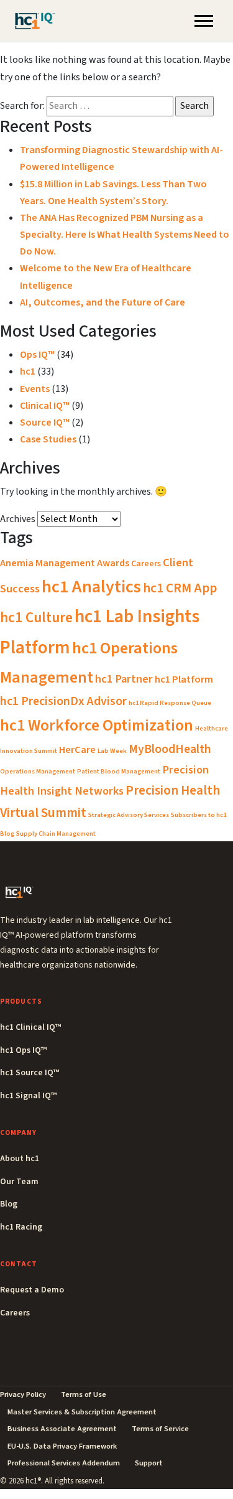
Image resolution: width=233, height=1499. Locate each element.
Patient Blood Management (118, 771)
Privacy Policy (23, 1394)
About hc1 (19, 1158)
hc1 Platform (184, 679)
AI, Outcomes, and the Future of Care (102, 302)
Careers (146, 564)
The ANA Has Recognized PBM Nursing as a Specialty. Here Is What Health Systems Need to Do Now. (124, 234)
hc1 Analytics (91, 587)
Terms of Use (83, 1394)
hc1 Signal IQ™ (28, 1096)
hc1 (27, 371)
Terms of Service (160, 1428)
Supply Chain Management (56, 833)
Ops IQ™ (37, 355)
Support (149, 1463)
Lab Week (112, 750)
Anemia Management (47, 563)
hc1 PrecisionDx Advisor (63, 701)
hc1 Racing (21, 1227)
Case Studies (48, 439)
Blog (8, 1204)
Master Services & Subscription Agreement (82, 1411)
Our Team (19, 1181)
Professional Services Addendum (63, 1463)
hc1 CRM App (180, 588)
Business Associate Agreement (62, 1428)
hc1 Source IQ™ (29, 1073)
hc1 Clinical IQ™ (30, 1027)
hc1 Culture (36, 617)
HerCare (77, 749)
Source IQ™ (45, 422)
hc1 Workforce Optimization (96, 725)
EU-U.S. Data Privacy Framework (62, 1446)
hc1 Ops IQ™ (23, 1050)
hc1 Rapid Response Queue (170, 702)
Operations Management (37, 771)
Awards (113, 563)
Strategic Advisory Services (128, 815)
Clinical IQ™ (45, 406)
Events (35, 389)
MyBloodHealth (170, 749)
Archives (17, 519)
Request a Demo (32, 1290)
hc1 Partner (124, 679)
